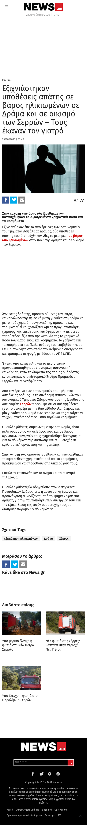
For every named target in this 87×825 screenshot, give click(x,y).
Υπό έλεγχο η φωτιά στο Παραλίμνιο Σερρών (20, 698)
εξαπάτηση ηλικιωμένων (21, 539)
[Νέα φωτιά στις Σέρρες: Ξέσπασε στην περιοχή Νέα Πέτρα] (65, 623)
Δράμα (48, 539)
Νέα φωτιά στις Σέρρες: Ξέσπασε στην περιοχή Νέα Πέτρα (63, 645)
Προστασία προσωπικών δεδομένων (24, 815)
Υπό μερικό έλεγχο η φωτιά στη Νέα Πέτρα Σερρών (18, 645)
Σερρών (25, 404)
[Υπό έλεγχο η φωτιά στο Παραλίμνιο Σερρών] (21, 678)
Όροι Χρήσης (60, 810)
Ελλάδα (7, 80)
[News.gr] (43, 7)
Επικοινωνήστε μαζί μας (27, 810)
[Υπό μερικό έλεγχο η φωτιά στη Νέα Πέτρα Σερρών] (21, 623)
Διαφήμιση (47, 810)
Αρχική (10, 810)
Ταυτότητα (50, 815)
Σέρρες (64, 539)
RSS (59, 815)
